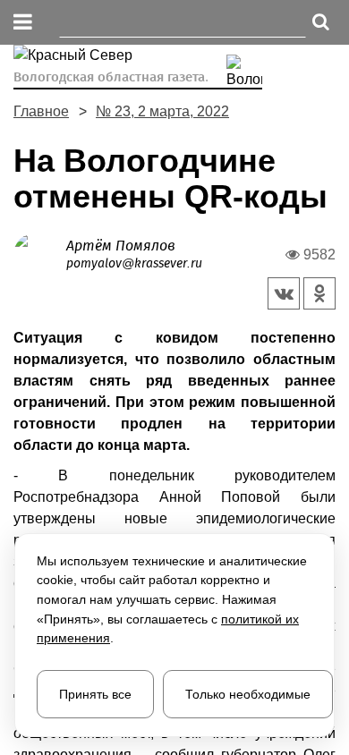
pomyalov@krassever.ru (134, 263)
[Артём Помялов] (39, 253)
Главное (41, 111)
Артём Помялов (120, 245)
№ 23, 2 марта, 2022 (162, 111)
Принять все (95, 694)
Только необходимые (248, 694)
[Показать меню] (22, 23)
